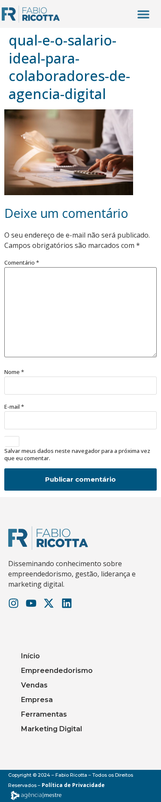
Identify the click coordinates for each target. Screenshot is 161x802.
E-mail (14, 406)
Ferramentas (44, 714)
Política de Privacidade (73, 785)
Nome (14, 372)
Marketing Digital (51, 729)
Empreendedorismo (57, 670)
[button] (143, 14)
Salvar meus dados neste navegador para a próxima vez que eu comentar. (77, 454)
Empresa (37, 700)
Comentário (21, 262)
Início (30, 656)
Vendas (34, 685)
